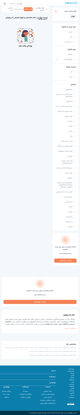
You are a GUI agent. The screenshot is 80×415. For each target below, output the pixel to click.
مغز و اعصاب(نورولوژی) (65, 151)
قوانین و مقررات (25, 397)
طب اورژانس (68, 202)
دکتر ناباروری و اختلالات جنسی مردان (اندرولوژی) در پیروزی (40, 348)
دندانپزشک (68, 222)
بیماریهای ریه (68, 197)
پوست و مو (68, 173)
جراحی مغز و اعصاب (66, 141)
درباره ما (25, 391)
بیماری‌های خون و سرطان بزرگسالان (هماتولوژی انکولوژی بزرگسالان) (64, 185)
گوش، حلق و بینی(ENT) (65, 146)
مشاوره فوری (48, 397)
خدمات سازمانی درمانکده (48, 400)
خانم (70, 77)
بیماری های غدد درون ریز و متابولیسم (64, 95)
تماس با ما (6, 394)
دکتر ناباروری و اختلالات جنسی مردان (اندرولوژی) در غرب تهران (64, 351)
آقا (71, 72)
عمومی (70, 227)
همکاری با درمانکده (25, 394)
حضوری (70, 54)
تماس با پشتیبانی (65, 260)
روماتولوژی (69, 89)
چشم (70, 131)
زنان (71, 136)
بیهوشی (69, 178)
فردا (71, 37)
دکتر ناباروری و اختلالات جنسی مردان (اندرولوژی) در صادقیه (40, 351)
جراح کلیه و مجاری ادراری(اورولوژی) (66, 162)
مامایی (70, 212)
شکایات (6, 397)
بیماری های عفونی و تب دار (64, 106)
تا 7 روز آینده (68, 42)
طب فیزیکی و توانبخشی (64, 111)
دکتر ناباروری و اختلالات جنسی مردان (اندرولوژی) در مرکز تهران (64, 355)
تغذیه (70, 207)
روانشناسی (68, 217)
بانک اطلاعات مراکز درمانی (48, 403)
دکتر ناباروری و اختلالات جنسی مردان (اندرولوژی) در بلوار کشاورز (40, 355)
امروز (70, 32)
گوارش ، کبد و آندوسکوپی (64, 192)
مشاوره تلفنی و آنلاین (48, 394)
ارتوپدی (70, 156)
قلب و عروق (68, 116)
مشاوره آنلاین (68, 59)
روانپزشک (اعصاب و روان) (64, 168)
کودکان (70, 121)
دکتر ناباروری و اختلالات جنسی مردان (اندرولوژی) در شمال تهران (64, 348)
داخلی (70, 126)
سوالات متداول (6, 391)
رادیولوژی (69, 101)
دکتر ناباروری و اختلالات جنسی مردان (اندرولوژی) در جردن (16, 348)
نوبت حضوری (48, 391)
